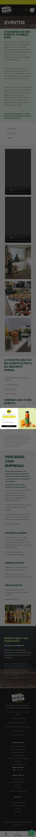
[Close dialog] (35, 408)
